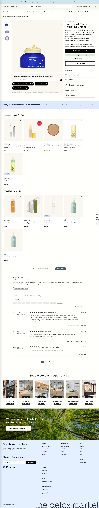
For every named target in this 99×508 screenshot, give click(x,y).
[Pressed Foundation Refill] (53, 129)
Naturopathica (69, 21)
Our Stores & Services (90, 11)
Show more (59, 303)
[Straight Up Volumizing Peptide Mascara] (13, 129)
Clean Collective (64, 454)
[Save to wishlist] (61, 24)
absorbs (34, 303)
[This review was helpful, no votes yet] (81, 325)
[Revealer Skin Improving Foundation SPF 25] (33, 129)
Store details (10, 403)
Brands (35, 11)
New (4, 11)
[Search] (29, 6)
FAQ (42, 475)
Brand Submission (65, 446)
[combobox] (20, 295)
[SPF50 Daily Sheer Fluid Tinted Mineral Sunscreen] (73, 129)
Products (9, 16)
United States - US (8, 504)
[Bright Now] (13, 205)
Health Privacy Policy (46, 486)
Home (4, 16)
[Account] (89, 6)
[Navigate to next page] (60, 361)
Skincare (9, 11)
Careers (62, 451)
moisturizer (45, 303)
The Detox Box (42, 11)
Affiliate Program (64, 448)
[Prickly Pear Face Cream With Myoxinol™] (33, 205)
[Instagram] (4, 467)
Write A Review (60, 268)
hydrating (53, 303)
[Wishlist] (92, 6)
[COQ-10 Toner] (13, 163)
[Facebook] (7, 467)
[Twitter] (10, 467)
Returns (43, 478)
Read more (48, 321)
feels (15, 303)
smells (28, 303)
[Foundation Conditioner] (13, 239)
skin (19, 303)
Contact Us (44, 473)
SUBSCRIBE (31, 462)
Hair (24, 11)
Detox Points (83, 462)
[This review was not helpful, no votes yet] (84, 325)
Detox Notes (51, 11)
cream (39, 303)
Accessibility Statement (47, 481)
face (24, 303)
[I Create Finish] (53, 205)
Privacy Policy (45, 489)
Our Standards (79, 11)
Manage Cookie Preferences (48, 483)
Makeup (15, 11)
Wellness (29, 11)
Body (20, 11)
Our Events (44, 451)
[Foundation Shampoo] (73, 205)
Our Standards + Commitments (19, 428)
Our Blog (43, 454)
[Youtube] (14, 467)
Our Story (71, 11)
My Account (44, 470)
